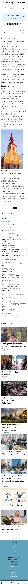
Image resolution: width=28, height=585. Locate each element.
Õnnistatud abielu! (7, 218)
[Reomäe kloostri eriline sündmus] (14, 370)
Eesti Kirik (20, 2)
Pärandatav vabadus (8, 315)
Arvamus (4, 243)
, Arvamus (9, 313)
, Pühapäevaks (10, 258)
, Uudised (11, 217)
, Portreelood (13, 237)
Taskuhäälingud (14, 576)
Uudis (2, 32)
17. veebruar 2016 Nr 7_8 (16, 32)
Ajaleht (6, 2)
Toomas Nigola (7, 532)
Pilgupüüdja (5, 217)
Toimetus (14, 544)
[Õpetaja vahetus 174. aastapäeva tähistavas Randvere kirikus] (14, 422)
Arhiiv (14, 549)
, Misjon (12, 233)
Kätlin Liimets (7, 353)
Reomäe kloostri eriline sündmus (11, 255)
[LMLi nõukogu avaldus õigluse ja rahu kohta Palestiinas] (14, 395)
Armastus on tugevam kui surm (10, 294)
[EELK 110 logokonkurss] (14, 503)
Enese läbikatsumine (7, 290)
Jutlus (4, 280)
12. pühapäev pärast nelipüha (10, 259)
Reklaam (14, 548)
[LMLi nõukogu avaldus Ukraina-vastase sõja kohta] (14, 449)
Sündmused (5, 227)
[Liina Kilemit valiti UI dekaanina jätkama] (14, 524)
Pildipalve (4, 258)
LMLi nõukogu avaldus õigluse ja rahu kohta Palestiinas (11, 400)
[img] (25, 582)
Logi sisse (19, 583)
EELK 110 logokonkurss (12, 505)
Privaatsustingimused (14, 566)
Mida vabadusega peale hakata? (11, 299)
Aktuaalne (5, 262)
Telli (14, 553)
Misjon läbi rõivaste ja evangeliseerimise (13, 235)
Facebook (14, 572)
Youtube (14, 574)
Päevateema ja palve (7, 288)
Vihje (14, 551)
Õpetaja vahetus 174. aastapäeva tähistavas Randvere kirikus (11, 427)
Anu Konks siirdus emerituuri (10, 286)
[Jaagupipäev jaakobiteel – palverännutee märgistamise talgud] (14, 341)
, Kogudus (12, 284)
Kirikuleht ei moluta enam (9, 245)
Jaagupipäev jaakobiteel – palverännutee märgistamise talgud (14, 346)
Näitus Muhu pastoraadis (9, 310)
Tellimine (13, 583)
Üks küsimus (5, 268)
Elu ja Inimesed (6, 233)
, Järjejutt (12, 274)
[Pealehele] (12, 4)
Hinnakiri (14, 546)
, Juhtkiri (9, 243)
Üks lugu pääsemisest (8, 282)
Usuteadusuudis (6, 247)
